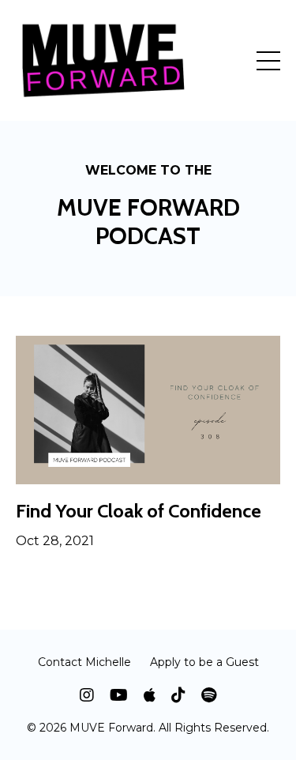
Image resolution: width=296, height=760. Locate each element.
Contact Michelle (84, 662)
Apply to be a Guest (204, 662)
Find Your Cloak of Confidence (138, 511)
